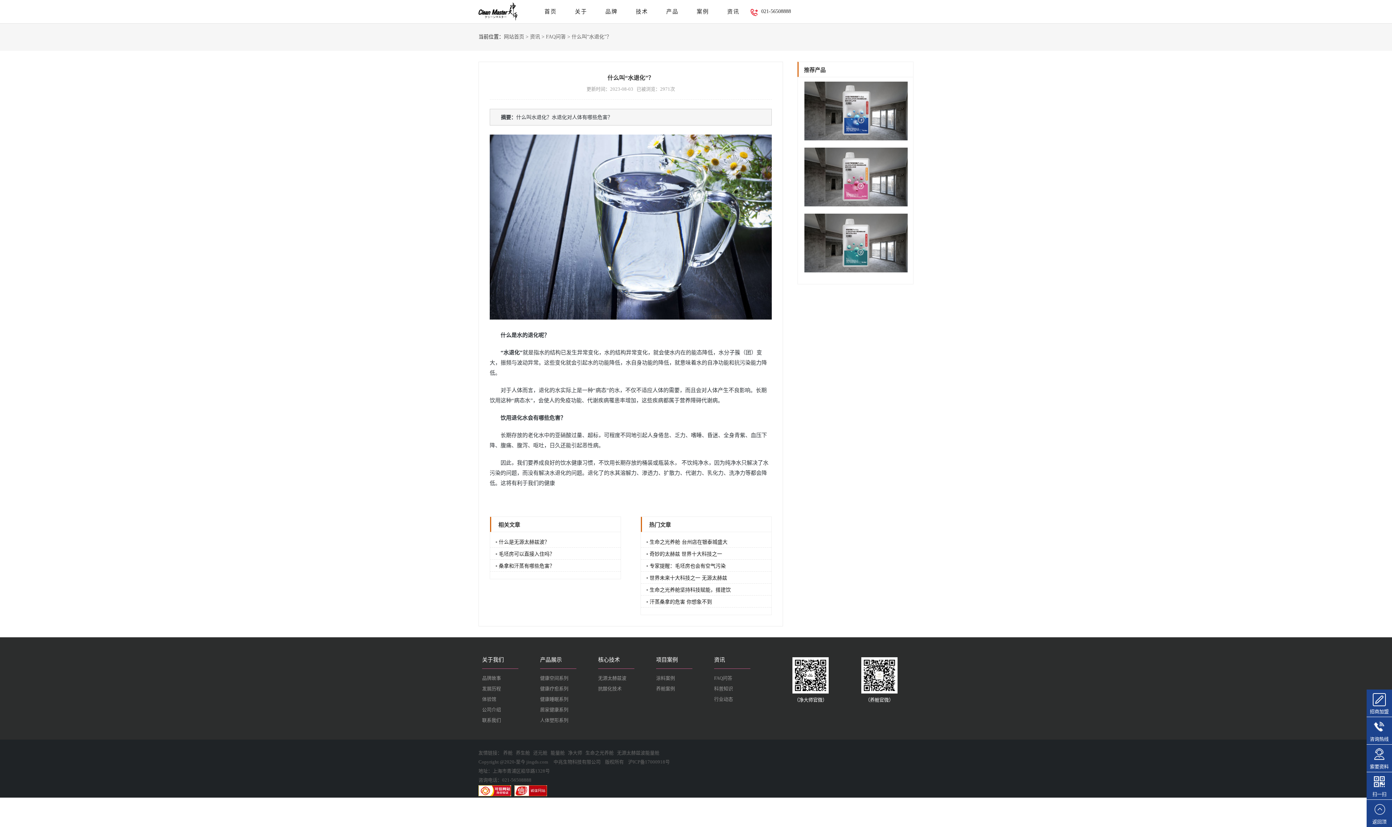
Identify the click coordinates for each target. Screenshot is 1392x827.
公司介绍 (491, 709)
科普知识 (723, 688)
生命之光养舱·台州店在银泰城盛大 (689, 542)
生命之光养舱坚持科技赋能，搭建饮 (690, 590)
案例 (703, 12)
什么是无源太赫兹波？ (524, 542)
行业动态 (723, 699)
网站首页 (514, 37)
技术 (642, 12)
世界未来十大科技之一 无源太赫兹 (688, 578)
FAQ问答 (556, 37)
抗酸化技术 (610, 688)
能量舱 (558, 753)
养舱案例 (665, 688)
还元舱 (540, 753)
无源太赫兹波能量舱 (638, 753)
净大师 (575, 753)
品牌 (611, 12)
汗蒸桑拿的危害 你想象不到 (681, 602)
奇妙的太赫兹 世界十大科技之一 (686, 554)
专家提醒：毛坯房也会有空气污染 (688, 566)
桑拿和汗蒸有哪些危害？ (527, 566)
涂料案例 (665, 678)
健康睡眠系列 (554, 699)
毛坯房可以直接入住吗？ (527, 554)
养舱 (508, 753)
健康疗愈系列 (554, 688)
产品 (672, 12)
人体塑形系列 (554, 720)
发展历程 (491, 688)
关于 (581, 12)
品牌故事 (491, 678)
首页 (550, 12)
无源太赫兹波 (612, 678)
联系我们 (491, 720)
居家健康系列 (554, 709)
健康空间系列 (554, 678)
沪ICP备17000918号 (649, 762)
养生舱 (523, 753)
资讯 (733, 12)
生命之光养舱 (599, 753)
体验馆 (489, 699)
